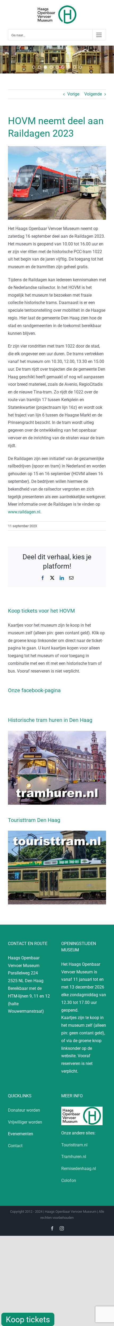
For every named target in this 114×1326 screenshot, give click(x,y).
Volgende (93, 94)
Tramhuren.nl (73, 1156)
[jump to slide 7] (68, 67)
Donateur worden (24, 1110)
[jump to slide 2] (39, 67)
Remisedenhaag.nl (78, 1168)
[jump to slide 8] (74, 67)
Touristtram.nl (74, 1144)
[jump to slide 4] (51, 67)
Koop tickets (28, 1319)
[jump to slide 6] (62, 67)
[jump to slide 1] (33, 67)
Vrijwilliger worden (25, 1122)
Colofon (68, 1180)
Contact (15, 1145)
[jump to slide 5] (57, 67)
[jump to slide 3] (45, 67)
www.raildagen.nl (24, 511)
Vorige (73, 94)
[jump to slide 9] (80, 67)
